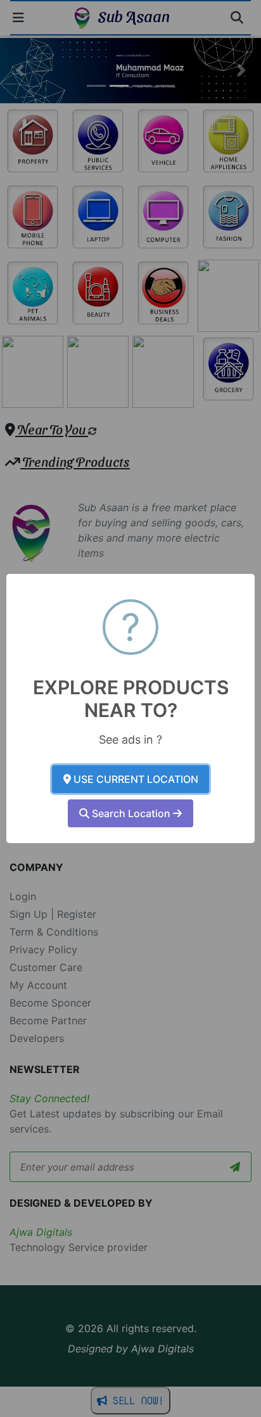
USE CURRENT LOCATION (134, 779)
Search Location (131, 813)
